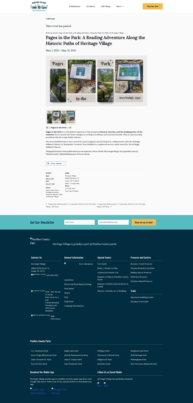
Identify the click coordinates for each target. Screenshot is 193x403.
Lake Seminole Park (73, 364)
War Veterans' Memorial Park (144, 364)
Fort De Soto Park (39, 364)
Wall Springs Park (139, 355)
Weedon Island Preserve (141, 281)
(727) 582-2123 (52, 275)
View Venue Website (72, 191)
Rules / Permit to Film (108, 268)
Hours (67, 293)
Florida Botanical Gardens (142, 268)
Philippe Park (104, 351)
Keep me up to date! (144, 222)
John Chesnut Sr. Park (41, 359)
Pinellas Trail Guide (140, 301)
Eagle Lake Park (71, 351)
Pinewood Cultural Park (108, 355)
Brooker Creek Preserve (141, 264)
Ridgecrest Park (105, 359)
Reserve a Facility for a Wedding (112, 291)
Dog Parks (68, 301)
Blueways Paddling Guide (142, 297)
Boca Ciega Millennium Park (43, 355)
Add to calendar (56, 163)
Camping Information (74, 306)
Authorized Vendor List (108, 272)
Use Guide (102, 264)
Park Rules (69, 288)
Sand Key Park (104, 364)
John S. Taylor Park (73, 359)
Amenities (68, 280)
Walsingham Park (138, 359)
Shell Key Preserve (139, 277)
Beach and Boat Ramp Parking (77, 284)
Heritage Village (70, 176)
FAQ (66, 297)
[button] (123, 6)
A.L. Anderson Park (39, 351)
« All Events (50, 19)
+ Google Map (74, 183)
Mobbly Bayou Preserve (141, 272)
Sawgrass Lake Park (139, 351)
